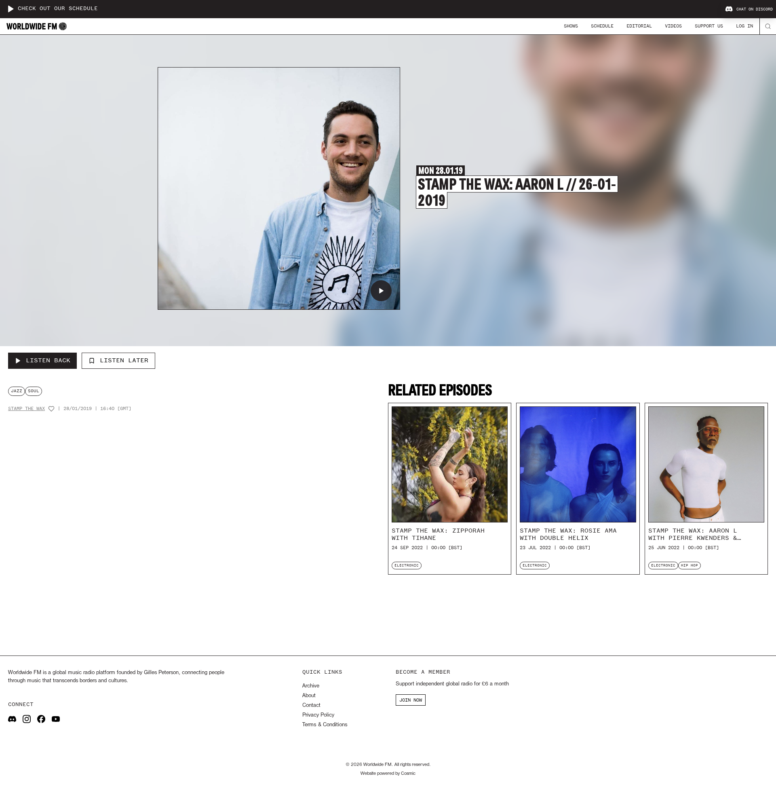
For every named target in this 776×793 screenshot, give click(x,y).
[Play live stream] (10, 9)
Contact (311, 705)
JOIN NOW (410, 700)
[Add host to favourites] (51, 409)
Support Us (709, 26)
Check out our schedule (58, 9)
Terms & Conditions (324, 725)
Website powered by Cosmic (388, 774)
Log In (744, 26)
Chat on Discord (754, 9)
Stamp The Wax (26, 408)
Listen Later (124, 360)
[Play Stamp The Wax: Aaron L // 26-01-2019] (381, 290)
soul (33, 390)
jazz (16, 390)
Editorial (639, 26)
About (309, 696)
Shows (571, 26)
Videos (673, 26)
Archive (310, 686)
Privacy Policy (318, 715)
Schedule (602, 26)
